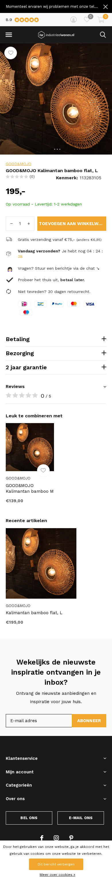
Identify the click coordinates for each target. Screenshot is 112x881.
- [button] (11, 223)
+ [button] (28, 223)
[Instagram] (56, 837)
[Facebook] (41, 837)
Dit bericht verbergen (56, 864)
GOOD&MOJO (18, 163)
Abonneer (89, 720)
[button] (8, 34)
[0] (101, 19)
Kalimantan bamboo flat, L (34, 612)
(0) (32, 176)
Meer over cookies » (57, 875)
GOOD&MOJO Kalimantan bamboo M (30, 488)
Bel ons (28, 818)
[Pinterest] (71, 837)
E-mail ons (81, 818)
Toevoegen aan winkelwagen (72, 223)
